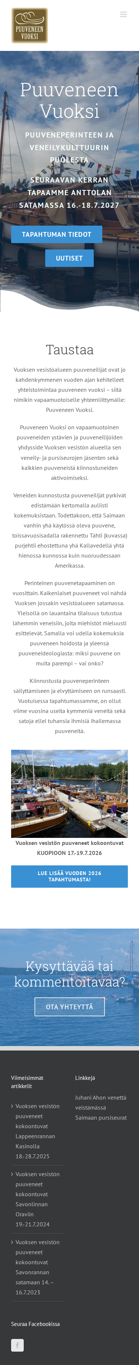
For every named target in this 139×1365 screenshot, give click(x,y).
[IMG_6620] (69, 752)
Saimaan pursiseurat (101, 1117)
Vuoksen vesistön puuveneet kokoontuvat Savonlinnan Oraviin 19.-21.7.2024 (38, 1199)
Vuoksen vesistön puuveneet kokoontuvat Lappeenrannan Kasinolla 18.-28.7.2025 (38, 1131)
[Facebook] (17, 1345)
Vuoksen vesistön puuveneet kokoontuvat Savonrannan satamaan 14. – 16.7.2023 (38, 1267)
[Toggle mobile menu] (124, 14)
